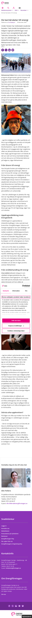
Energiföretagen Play (7, 539)
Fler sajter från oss (7, 541)
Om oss (3, 594)
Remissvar (4, 536)
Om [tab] (26, 291)
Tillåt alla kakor (16, 320)
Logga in (4, 526)
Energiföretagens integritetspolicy (11, 544)
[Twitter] (6, 50)
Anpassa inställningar (15, 325)
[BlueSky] (12, 50)
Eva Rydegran (11, 22)
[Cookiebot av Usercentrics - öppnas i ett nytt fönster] (22, 286)
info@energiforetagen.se (13, 568)
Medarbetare (5, 531)
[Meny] (20, 8)
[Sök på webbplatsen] (8, 8)
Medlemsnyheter (6, 10)
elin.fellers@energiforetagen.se (16, 503)
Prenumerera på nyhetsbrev (10, 533)
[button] (2, 8)
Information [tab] (16, 291)
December (24, 10)
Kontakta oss (5, 528)
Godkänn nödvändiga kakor (16, 331)
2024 (16, 10)
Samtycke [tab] (6, 291)
